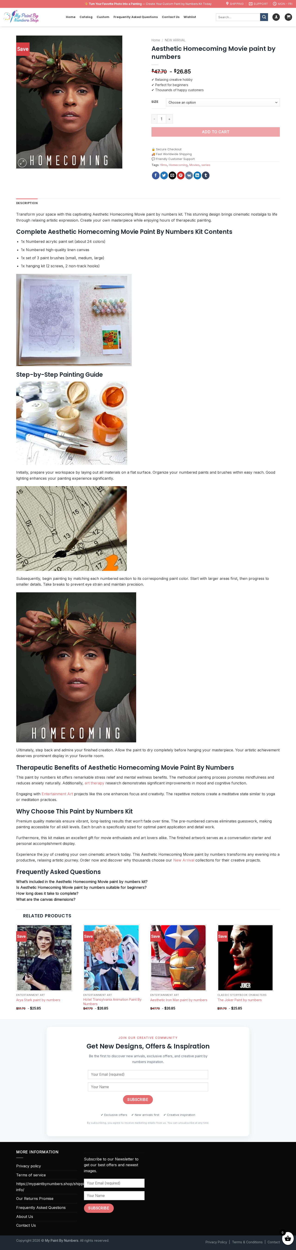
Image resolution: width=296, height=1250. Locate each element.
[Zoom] (22, 162)
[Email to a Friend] (172, 175)
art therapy (94, 783)
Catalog (86, 17)
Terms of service (31, 1175)
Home (70, 17)
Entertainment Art (57, 794)
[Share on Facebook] (156, 175)
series (205, 165)
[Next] (279, 971)
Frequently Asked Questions (136, 17)
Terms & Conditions (247, 1242)
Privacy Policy (216, 1242)
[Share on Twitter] (164, 175)
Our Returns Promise (34, 1198)
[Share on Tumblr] (206, 175)
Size (154, 101)
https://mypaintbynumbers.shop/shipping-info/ (53, 1186)
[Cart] (288, 17)
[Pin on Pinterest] (181, 175)
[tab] (27, 203)
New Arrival (183, 860)
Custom (103, 17)
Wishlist (190, 17)
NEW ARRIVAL (175, 40)
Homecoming (178, 165)
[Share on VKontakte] (189, 175)
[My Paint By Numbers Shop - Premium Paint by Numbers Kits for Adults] (31, 17)
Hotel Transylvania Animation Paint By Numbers (112, 1001)
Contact (274, 1242)
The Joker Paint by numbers (239, 1000)
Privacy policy (28, 1166)
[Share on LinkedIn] (197, 175)
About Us (24, 1216)
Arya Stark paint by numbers (38, 1000)
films (163, 165)
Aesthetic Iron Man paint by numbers (178, 1000)
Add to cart (215, 132)
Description (27, 203)
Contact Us (170, 17)
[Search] (264, 17)
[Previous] (16, 971)
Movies (194, 165)
